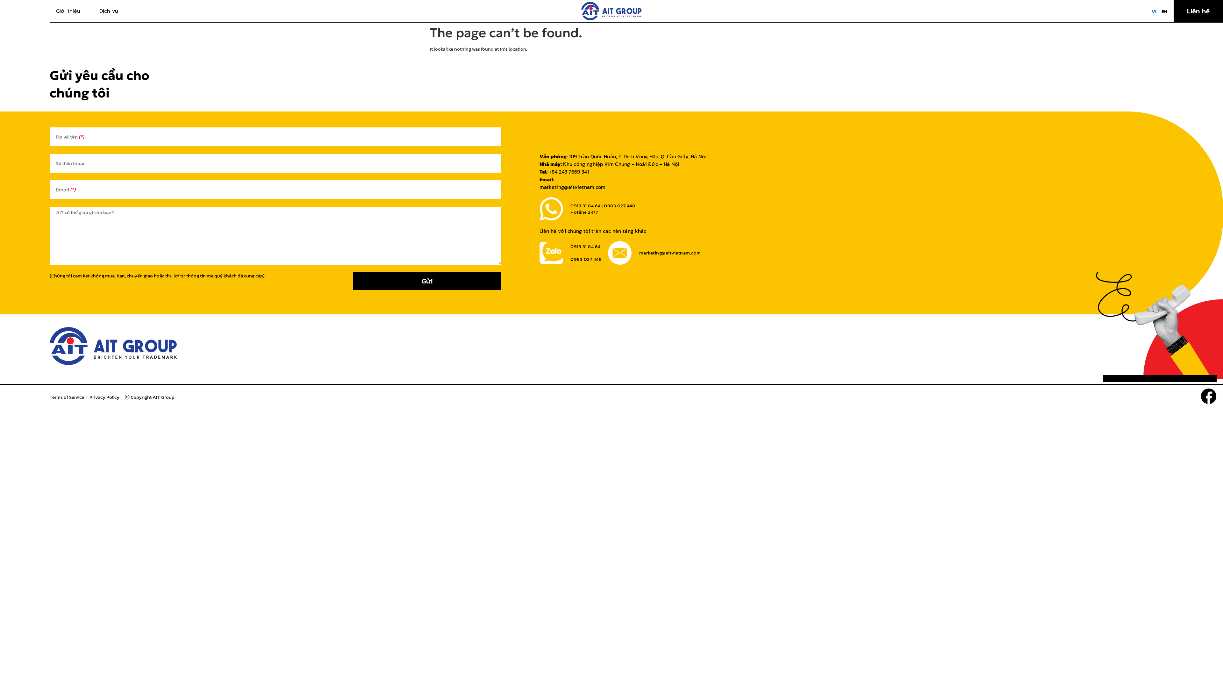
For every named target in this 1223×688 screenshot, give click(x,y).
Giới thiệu (68, 11)
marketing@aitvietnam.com (573, 187)
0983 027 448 (586, 259)
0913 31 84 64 (585, 246)
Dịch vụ (108, 11)
